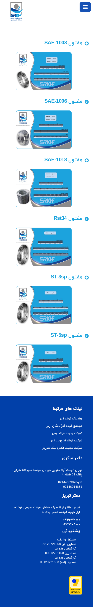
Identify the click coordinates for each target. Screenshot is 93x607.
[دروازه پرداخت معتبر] (75, 593)
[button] (85, 7)
